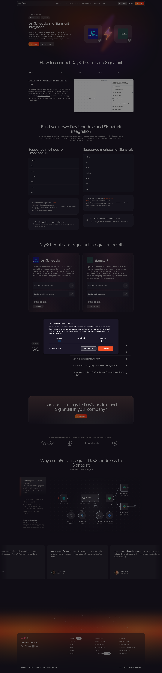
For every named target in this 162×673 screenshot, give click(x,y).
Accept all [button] (106, 348)
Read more (58, 334)
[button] (55, 349)
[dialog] (81, 336)
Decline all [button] (88, 348)
